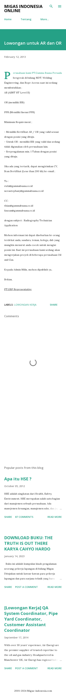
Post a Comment (26, 587)
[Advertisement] (33, 433)
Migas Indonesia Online (23, 8)
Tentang (26, 19)
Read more (55, 516)
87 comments (24, 516)
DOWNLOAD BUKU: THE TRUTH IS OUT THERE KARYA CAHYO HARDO (28, 543)
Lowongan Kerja (25, 304)
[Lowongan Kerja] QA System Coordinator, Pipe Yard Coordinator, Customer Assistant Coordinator (31, 619)
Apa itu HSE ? (18, 479)
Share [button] (54, 304)
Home (7, 19)
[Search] (51, 6)
